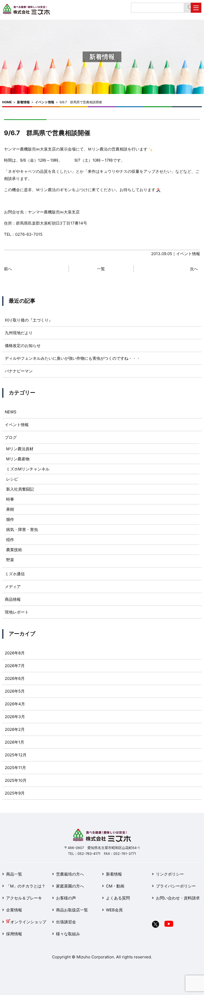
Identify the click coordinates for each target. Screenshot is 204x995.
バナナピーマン (19, 371)
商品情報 (13, 599)
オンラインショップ (28, 921)
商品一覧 (14, 874)
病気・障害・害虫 (22, 529)
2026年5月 (15, 691)
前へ (8, 268)
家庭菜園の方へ (70, 886)
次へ (194, 268)
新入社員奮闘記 (20, 489)
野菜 (10, 559)
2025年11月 (15, 767)
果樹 (10, 509)
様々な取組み (68, 933)
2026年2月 (15, 729)
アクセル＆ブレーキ (24, 897)
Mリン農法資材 (19, 448)
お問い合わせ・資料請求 (178, 897)
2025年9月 (15, 793)
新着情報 (23, 102)
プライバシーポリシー (176, 886)
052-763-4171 (89, 854)
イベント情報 (44, 102)
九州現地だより (19, 332)
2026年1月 (14, 742)
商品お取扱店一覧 (72, 909)
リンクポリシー (170, 874)
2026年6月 (15, 678)
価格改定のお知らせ (23, 345)
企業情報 (14, 909)
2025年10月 (16, 780)
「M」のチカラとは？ (25, 886)
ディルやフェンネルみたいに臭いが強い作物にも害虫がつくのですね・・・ (72, 358)
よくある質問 (118, 897)
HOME (7, 102)
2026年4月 (15, 703)
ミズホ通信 (15, 573)
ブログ (11, 437)
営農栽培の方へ (70, 874)
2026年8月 (15, 652)
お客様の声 (66, 897)
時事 (10, 499)
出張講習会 (66, 921)
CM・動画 (115, 886)
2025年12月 (16, 754)
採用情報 (14, 933)
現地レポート (17, 612)
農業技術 (14, 549)
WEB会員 (114, 909)
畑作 (10, 519)
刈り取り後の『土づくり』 (29, 320)
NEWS (10, 411)
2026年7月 (15, 665)
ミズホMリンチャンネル (27, 468)
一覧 (101, 268)
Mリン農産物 (17, 458)
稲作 (10, 539)
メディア (13, 586)
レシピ (12, 479)
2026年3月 (15, 716)
